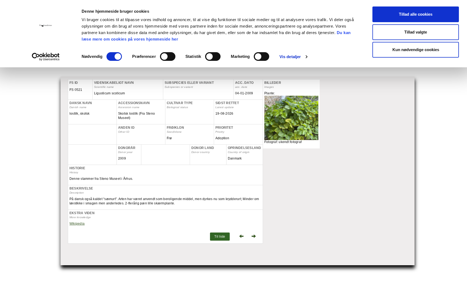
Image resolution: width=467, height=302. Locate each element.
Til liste (219, 236)
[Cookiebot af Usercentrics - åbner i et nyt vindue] (45, 57)
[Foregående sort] (240, 237)
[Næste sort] (255, 237)
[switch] (167, 56)
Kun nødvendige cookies (415, 49)
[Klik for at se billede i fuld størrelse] (291, 122)
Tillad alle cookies (415, 14)
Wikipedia (77, 223)
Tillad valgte (415, 32)
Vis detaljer (290, 56)
